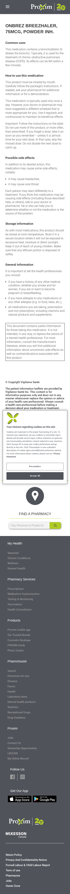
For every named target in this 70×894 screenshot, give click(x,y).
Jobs (10, 737)
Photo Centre (16, 650)
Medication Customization (23, 594)
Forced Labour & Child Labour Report (28, 865)
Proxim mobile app (19, 629)
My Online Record (18, 758)
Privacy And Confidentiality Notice (26, 860)
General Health (16, 568)
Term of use (13, 870)
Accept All (35, 476)
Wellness (13, 563)
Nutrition (13, 707)
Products (14, 620)
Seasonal (13, 553)
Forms (11, 686)
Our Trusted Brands (19, 635)
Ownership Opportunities (22, 748)
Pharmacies (13, 875)
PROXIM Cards (16, 645)
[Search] (55, 525)
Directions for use (18, 676)
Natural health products (22, 702)
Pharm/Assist (17, 661)
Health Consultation (20, 609)
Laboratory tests (17, 696)
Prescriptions (16, 588)
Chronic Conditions (19, 558)
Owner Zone (13, 886)
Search (12, 671)
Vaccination (15, 604)
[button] (12, 777)
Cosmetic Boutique (19, 640)
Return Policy (14, 854)
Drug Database (16, 717)
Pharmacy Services (21, 579)
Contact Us (14, 743)
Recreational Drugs (19, 712)
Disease (12, 681)
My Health (15, 543)
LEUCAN (13, 753)
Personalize (35, 466)
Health (11, 691)
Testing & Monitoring (20, 599)
